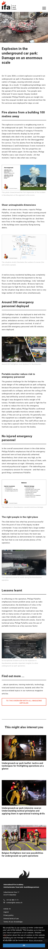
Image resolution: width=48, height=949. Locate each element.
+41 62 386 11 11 (12, 900)
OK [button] (24, 945)
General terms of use (11, 918)
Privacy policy (8, 915)
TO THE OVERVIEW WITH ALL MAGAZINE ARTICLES (24, 702)
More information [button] (36, 940)
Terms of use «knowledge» (13, 922)
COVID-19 (7, 909)
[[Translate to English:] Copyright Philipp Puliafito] (24, 27)
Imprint (6, 912)
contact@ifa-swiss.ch (14, 902)
